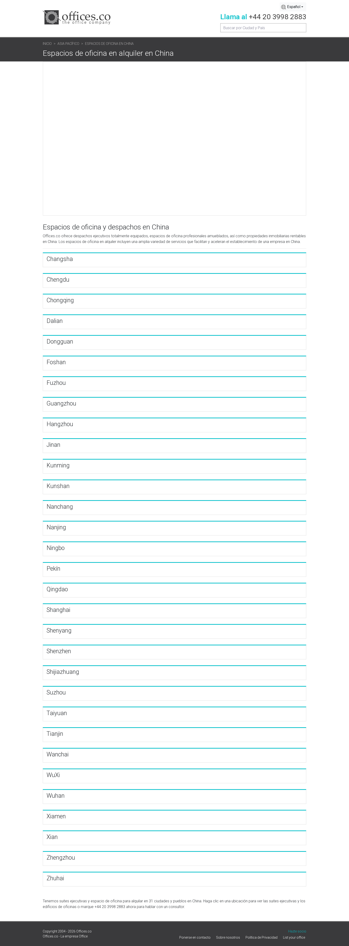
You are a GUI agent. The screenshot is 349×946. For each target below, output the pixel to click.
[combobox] (293, 6)
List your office (294, 937)
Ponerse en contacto (195, 937)
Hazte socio (297, 931)
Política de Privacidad (261, 937)
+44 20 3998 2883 (277, 17)
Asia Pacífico (68, 44)
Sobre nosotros (228, 937)
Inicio (47, 44)
